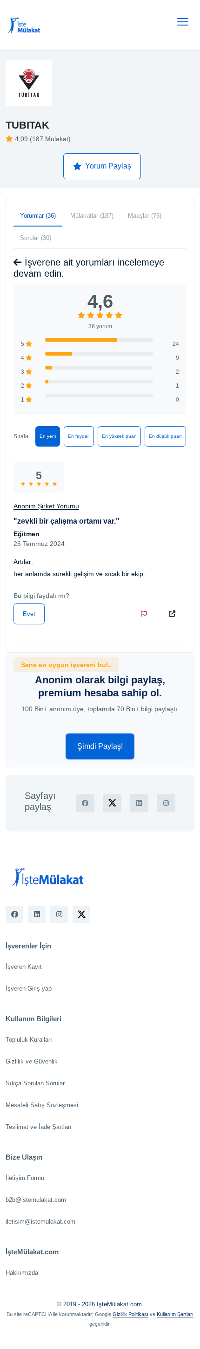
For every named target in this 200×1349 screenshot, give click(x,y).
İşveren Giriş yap (29, 988)
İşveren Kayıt (24, 966)
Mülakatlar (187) (91, 215)
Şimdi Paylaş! (100, 746)
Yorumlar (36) (38, 215)
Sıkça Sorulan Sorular (35, 1083)
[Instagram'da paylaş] (166, 803)
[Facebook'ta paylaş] (85, 803)
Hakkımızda (22, 1272)
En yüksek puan (119, 436)
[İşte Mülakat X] (81, 914)
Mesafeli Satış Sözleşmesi (42, 1105)
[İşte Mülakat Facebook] (14, 914)
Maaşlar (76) (144, 215)
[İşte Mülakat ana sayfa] (24, 25)
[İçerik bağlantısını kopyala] (174, 613)
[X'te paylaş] (112, 803)
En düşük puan (165, 436)
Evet (29, 613)
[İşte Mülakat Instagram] (59, 914)
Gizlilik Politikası (130, 1314)
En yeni (48, 436)
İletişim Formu (25, 1177)
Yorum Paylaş (108, 166)
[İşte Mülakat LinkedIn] (37, 914)
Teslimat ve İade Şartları (39, 1126)
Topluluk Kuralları (29, 1039)
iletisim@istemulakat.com (40, 1221)
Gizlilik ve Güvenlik (32, 1061)
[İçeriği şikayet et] (145, 613)
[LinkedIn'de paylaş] (139, 803)
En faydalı (79, 436)
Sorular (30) (35, 237)
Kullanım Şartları (175, 1314)
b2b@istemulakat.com (36, 1199)
